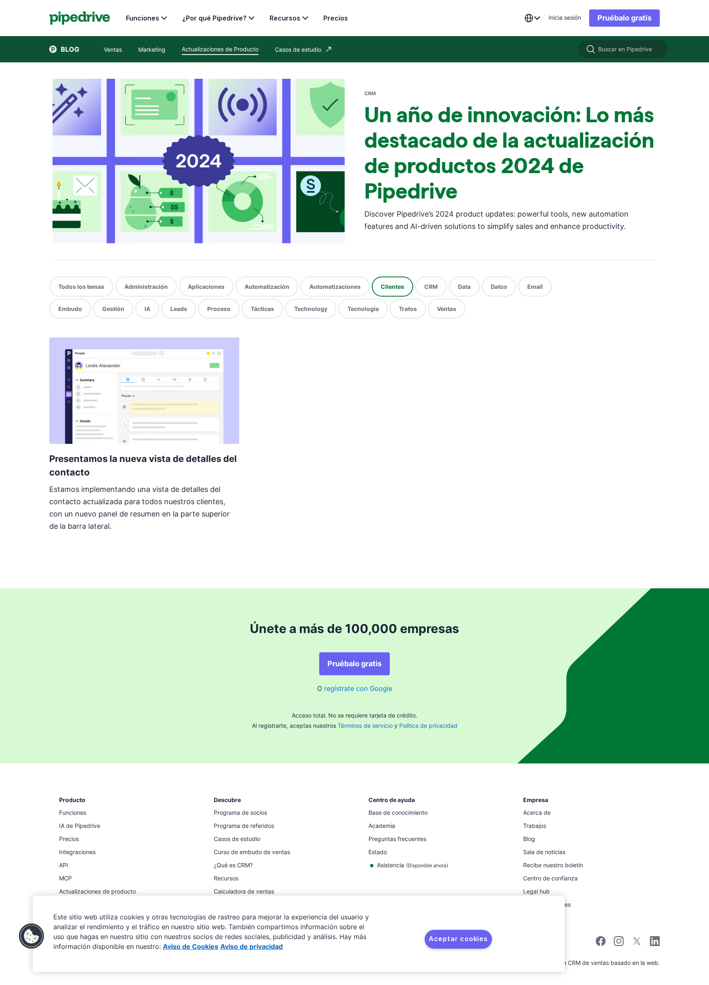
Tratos (408, 308)
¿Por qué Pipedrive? (214, 18)
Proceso (219, 308)
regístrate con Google (358, 688)
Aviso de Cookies (190, 946)
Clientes (392, 286)
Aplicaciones (206, 286)
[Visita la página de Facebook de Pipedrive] (601, 943)
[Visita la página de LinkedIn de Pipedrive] (655, 942)
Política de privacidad (428, 725)
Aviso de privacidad (251, 946)
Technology (310, 308)
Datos (499, 286)
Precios (335, 18)
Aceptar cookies (458, 939)
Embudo (70, 308)
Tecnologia (363, 308)
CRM (431, 286)
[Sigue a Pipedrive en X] (637, 943)
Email (535, 286)
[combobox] (532, 18)
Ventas (446, 308)
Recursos (285, 18)
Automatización (267, 286)
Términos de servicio (365, 725)
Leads (178, 308)
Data (464, 286)
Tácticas (262, 308)
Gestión (113, 308)
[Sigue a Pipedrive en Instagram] (619, 943)
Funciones (142, 18)
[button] (31, 936)
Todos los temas (81, 286)
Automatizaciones (335, 286)
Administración (146, 286)
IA (147, 308)
